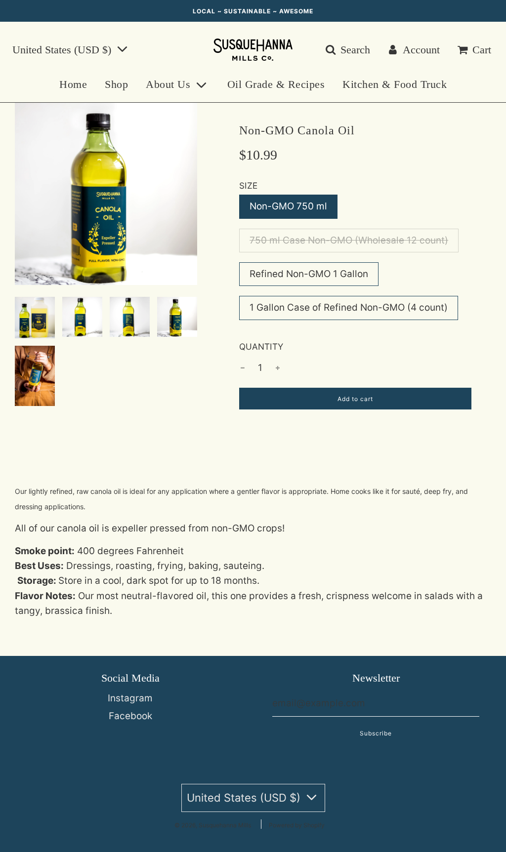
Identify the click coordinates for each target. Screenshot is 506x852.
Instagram (130, 698)
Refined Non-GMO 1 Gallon (309, 274)
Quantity (261, 346)
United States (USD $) (63, 49)
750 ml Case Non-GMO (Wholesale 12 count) (349, 240)
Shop (116, 84)
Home (73, 84)
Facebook (130, 716)
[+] (277, 368)
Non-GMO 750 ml (288, 206)
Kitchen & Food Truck (394, 84)
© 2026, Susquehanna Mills (212, 825)
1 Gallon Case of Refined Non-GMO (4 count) (349, 307)
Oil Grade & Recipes (276, 84)
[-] (242, 368)
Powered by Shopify (297, 825)
